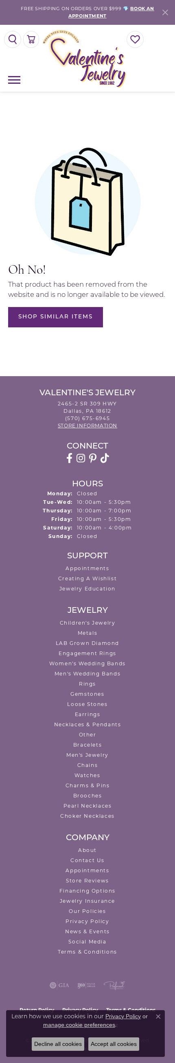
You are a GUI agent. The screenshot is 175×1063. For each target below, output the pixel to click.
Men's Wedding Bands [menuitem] (87, 674)
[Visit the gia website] (59, 985)
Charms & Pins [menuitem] (88, 785)
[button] (12, 39)
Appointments (87, 568)
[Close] (165, 12)
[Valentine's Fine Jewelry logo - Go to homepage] (87, 58)
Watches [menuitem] (87, 775)
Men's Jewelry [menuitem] (87, 755)
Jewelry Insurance (87, 901)
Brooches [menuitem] (87, 796)
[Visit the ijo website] (86, 985)
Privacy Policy (87, 921)
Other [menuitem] (87, 735)
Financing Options (87, 891)
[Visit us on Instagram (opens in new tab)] (81, 458)
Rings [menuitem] (87, 684)
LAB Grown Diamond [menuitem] (87, 643)
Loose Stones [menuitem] (87, 704)
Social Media (87, 942)
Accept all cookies (114, 1044)
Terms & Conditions (87, 952)
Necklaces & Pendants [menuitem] (87, 724)
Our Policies (87, 911)
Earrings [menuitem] (88, 714)
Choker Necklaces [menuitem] (87, 816)
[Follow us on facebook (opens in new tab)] (69, 458)
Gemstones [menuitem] (87, 694)
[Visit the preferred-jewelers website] (114, 985)
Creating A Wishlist (87, 578)
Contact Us (87, 860)
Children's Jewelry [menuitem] (88, 623)
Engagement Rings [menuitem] (87, 653)
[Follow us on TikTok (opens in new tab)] (105, 458)
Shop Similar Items (55, 317)
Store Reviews (87, 881)
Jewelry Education (87, 589)
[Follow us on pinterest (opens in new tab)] (92, 458)
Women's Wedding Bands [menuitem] (87, 663)
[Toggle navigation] (14, 80)
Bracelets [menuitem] (87, 745)
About (87, 850)
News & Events (87, 931)
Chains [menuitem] (87, 765)
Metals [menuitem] (88, 633)
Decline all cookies (58, 1044)
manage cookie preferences (79, 1025)
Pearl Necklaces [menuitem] (87, 806)
